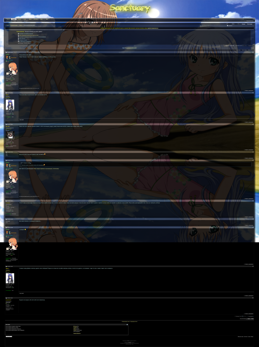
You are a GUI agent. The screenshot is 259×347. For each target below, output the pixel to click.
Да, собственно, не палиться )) (25, 41)
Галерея (19, 19)
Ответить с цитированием (249, 90)
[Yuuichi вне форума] (12, 68)
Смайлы (75, 327)
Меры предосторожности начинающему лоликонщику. (46, 168)
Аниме (25, 19)
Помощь (243, 24)
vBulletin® (129, 342)
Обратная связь (241, 336)
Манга (30, 19)
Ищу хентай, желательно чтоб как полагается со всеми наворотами (32, 36)
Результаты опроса (27, 43)
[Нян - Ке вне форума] (10, 134)
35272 (12, 80)
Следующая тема (133, 321)
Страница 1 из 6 (239, 45)
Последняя (251, 45)
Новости (8, 19)
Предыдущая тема (125, 321)
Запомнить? (230, 25)
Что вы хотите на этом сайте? (131, 48)
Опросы (20, 25)
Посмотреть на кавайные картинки (26, 33)
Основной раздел (14, 25)
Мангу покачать (22, 38)
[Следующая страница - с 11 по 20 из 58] (247, 45)
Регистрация (249, 24)
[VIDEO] (75, 330)
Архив (249, 336)
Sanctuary (246, 336)
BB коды (75, 326)
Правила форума (77, 333)
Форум (13, 19)
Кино (47, 19)
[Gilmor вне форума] (10, 105)
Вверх (252, 318)
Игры (41, 19)
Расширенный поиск (250, 20)
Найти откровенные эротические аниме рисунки (28, 35)
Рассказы (36, 19)
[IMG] (74, 329)
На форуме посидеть (23, 40)
